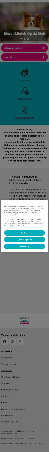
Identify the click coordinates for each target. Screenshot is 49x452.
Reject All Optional (24, 240)
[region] (24, 226)
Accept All (24, 246)
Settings (24, 233)
